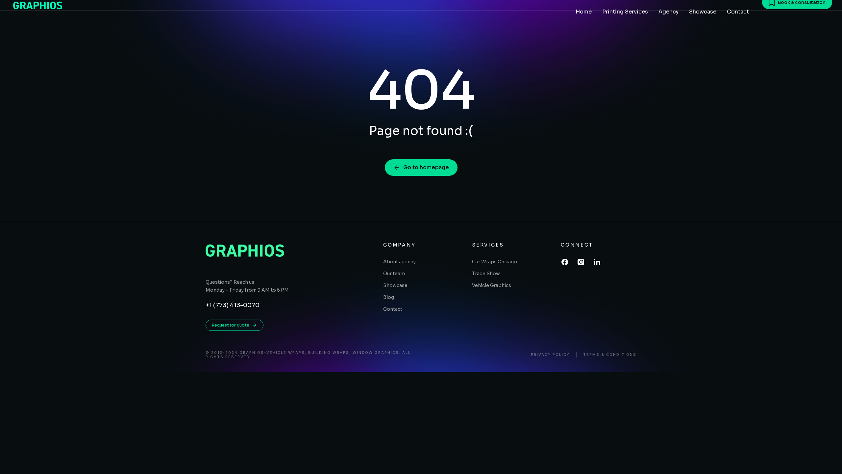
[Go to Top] (828, 460)
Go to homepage (426, 167)
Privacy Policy (550, 355)
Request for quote (230, 325)
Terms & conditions (609, 355)
